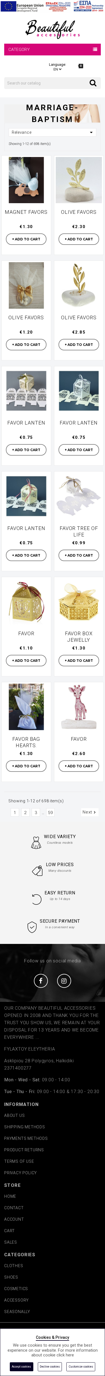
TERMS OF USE (19, 1161)
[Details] (43, 176)
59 (50, 812)
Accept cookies (21, 1366)
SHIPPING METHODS (24, 1127)
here (70, 1355)
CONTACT (14, 1208)
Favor (26, 633)
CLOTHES (13, 1266)
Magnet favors (26, 212)
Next (90, 812)
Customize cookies (81, 1366)
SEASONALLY (17, 1311)
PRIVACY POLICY (20, 1173)
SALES (10, 1242)
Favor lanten (26, 423)
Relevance (53, 132)
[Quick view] (43, 163)
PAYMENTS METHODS (26, 1138)
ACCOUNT (14, 1219)
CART (9, 1231)
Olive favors (26, 317)
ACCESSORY (16, 1300)
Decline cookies (50, 1366)
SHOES (11, 1277)
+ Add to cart (26, 239)
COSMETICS (16, 1288)
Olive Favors (79, 212)
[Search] (89, 78)
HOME (10, 1196)
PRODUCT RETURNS (24, 1150)
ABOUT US (14, 1115)
